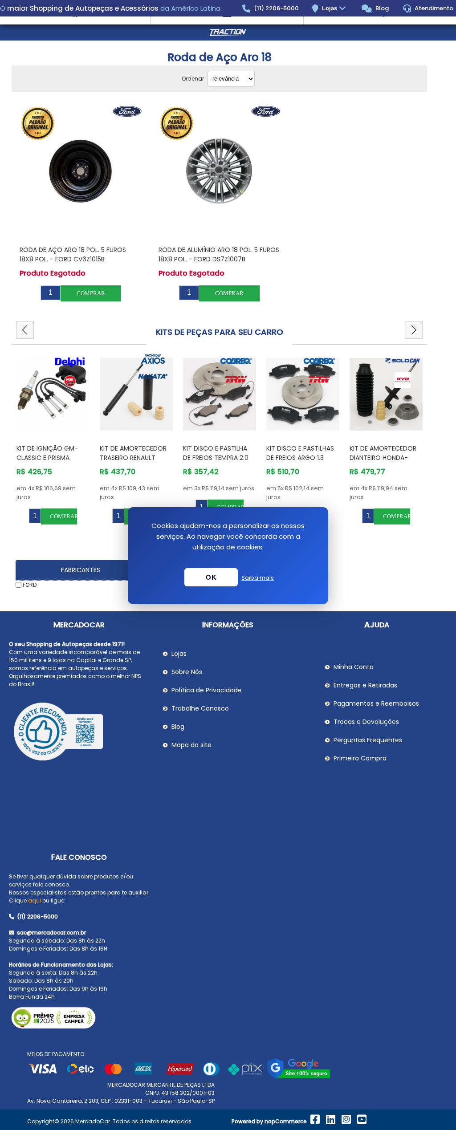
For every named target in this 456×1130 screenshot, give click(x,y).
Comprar (91, 293)
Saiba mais (257, 577)
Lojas (330, 8)
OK (211, 577)
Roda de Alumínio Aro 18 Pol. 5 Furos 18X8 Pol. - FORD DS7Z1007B (219, 254)
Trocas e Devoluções (366, 721)
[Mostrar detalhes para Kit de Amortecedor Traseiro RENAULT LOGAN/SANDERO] (136, 394)
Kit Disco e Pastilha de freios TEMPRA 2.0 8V (215, 458)
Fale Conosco (79, 857)
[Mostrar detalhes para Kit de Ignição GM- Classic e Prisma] (53, 394)
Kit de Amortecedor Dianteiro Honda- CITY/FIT (383, 458)
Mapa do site (191, 744)
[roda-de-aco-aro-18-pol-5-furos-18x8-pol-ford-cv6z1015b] (81, 171)
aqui (34, 900)
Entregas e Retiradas (365, 685)
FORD (30, 585)
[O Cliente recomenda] (79, 733)
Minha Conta (354, 667)
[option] (53, 439)
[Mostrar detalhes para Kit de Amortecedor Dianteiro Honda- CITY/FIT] (386, 394)
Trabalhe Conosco (200, 708)
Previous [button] (25, 330)
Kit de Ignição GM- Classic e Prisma (47, 453)
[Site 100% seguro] (298, 1077)
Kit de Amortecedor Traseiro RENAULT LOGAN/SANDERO (133, 458)
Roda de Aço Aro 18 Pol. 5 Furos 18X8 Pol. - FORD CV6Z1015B (73, 254)
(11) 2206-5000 (275, 8)
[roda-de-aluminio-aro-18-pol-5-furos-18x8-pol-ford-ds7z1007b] (220, 171)
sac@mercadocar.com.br (51, 932)
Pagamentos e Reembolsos (376, 703)
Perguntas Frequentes (368, 740)
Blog (381, 8)
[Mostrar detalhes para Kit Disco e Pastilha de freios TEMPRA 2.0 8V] (219, 394)
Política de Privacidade (206, 690)
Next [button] (414, 330)
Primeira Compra (360, 758)
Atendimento (433, 8)
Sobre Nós (186, 671)
